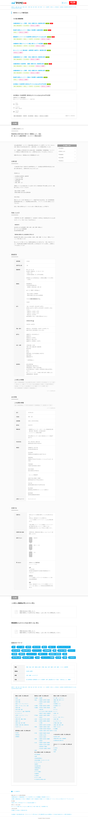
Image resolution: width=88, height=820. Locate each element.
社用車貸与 (35, 679)
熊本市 (49, 748)
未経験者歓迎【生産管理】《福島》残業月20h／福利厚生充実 (28, 63)
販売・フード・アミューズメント (22, 703)
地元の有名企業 (16, 650)
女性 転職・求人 (37, 806)
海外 (36, 750)
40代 (14, 647)
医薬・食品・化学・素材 (47, 667)
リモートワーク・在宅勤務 (48, 657)
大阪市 (45, 730)
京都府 (45, 726)
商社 (55, 707)
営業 (17, 698)
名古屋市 (49, 724)
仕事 (32, 798)
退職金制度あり (38, 767)
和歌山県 (49, 728)
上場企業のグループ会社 (53, 679)
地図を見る (32, 572)
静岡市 (41, 724)
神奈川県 (41, 709)
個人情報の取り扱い (21, 814)
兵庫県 (41, 728)
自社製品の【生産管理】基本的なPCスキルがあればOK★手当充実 (29, 84)
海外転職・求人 (45, 806)
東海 (36, 721)
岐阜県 (41, 721)
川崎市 (45, 713)
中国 (36, 733)
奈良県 (45, 728)
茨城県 (41, 705)
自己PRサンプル (32, 797)
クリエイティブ (19, 713)
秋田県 (41, 701)
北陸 (36, 719)
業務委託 (17, 736)
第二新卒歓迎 (29, 679)
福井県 (48, 719)
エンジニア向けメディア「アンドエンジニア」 (66, 798)
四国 (36, 738)
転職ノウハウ (42, 798)
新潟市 (41, 717)
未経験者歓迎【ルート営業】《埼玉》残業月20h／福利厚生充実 (29, 23)
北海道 (36, 698)
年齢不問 (28, 647)
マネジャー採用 (38, 777)
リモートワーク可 (38, 762)
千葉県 (45, 707)
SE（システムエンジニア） (64, 647)
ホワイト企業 (21, 647)
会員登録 (73, 3)
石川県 (45, 719)
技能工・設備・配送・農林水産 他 (22, 724)
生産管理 (66, 667)
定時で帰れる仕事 (16, 657)
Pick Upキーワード (22, 802)
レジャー (55, 711)
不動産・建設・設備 (58, 722)
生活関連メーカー (57, 705)
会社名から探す (57, 736)
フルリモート (72, 650)
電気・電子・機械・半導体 (21, 719)
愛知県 (48, 721)
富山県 (41, 719)
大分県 (45, 744)
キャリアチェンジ (37, 650)
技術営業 (15, 654)
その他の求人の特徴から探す (40, 779)
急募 (36, 756)
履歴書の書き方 (15, 797)
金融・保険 (56, 719)
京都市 (41, 730)
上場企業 (36, 775)
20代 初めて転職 (62, 650)
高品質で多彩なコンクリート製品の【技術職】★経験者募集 (28, 30)
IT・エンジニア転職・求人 (17, 806)
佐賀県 (45, 742)
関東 (55, 650)
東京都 (48, 707)
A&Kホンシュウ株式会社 (54, 687)
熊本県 (41, 744)
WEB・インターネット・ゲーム (22, 715)
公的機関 (55, 728)
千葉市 (46, 711)
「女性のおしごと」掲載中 (65, 679)
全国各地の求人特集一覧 (58, 740)
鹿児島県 (41, 746)
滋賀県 (41, 726)
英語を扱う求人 (24, 810)
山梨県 (45, 715)
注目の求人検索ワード (28, 657)
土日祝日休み (72, 657)
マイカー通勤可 (38, 771)
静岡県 (45, 721)
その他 (55, 730)
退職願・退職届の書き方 (16, 798)
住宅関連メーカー (57, 703)
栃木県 (45, 705)
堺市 (48, 730)
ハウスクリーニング (31, 654)
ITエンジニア (18, 717)
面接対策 (36, 798)
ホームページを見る (33, 564)
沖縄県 (45, 746)
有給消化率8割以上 (38, 758)
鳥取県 (41, 733)
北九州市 (41, 748)
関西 (36, 726)
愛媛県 (48, 738)
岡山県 (48, 733)
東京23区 (50, 711)
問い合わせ (35, 814)
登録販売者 (22, 654)
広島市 (45, 736)
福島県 (48, 701)
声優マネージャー (43, 654)
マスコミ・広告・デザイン (59, 717)
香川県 (45, 738)
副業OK (36, 764)
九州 (36, 742)
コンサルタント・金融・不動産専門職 (23, 711)
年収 (24, 798)
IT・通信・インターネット (59, 698)
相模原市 (49, 713)
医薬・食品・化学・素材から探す (33, 667)
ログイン (66, 3)
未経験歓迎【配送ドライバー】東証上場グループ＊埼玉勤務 (28, 43)
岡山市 (41, 736)
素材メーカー (56, 701)
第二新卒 (58, 657)
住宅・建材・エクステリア (32, 675)
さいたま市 (42, 711)
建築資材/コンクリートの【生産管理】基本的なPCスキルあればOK (29, 36)
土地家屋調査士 (47, 650)
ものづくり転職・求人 (28, 806)
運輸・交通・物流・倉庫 (58, 724)
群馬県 (48, 705)
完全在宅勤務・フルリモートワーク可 (42, 760)
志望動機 (38, 797)
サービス (55, 709)
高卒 (55, 751)
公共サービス (18, 726)
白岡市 (31, 671)
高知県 (41, 740)
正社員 (37, 657)
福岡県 (41, 742)
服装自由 (36, 769)
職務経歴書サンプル (23, 797)
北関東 (36, 705)
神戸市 (51, 730)
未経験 (64, 657)
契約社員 (17, 734)
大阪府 (48, 726)
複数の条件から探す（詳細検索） (60, 738)
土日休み (55, 747)
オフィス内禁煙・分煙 (43, 679)
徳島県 (41, 738)
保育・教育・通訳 (19, 709)
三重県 (41, 722)
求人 (16, 802)
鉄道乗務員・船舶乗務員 (55, 654)
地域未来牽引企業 (26, 650)
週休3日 (44, 647)
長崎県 (48, 742)
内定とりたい (52, 647)
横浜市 (41, 713)
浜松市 (45, 724)
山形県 (45, 701)
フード (55, 715)
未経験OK (37, 773)
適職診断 (28, 798)
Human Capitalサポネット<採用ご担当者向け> (63, 814)
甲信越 (36, 715)
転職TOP (12, 687)
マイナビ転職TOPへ (16, 791)
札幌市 (41, 698)
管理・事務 (18, 701)
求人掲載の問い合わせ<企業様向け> (46, 814)
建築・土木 (18, 721)
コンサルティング (57, 721)
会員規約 (13, 814)
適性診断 (43, 797)
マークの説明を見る (51, 390)
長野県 (48, 715)
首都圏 (36, 707)
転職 (13, 802)
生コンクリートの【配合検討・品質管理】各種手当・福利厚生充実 (29, 50)
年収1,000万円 (36, 647)
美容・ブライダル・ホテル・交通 (22, 705)
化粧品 (64, 654)
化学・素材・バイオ (58, 667)
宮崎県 (48, 744)
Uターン (48, 797)
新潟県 (41, 715)
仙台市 (41, 703)
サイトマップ (28, 814)
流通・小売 (56, 713)
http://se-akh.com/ (32, 498)
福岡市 (45, 748)
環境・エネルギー (57, 726)
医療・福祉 (18, 707)
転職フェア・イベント (51, 798)
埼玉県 (27, 671)
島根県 (45, 733)
